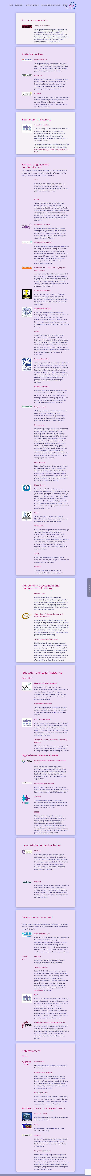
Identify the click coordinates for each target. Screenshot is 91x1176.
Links (64, 5)
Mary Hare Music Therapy (43, 1072)
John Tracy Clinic (39, 462)
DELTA (36, 331)
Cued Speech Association (42, 308)
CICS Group (18, 5)
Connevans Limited (40, 60)
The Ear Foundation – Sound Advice (46, 639)
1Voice (36, 553)
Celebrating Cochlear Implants (50, 5)
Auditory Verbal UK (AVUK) (43, 242)
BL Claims (37, 851)
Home (11, 5)
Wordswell (37, 567)
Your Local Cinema (40, 1114)
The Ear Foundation (41, 967)
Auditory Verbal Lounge (42, 224)
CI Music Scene (26, 1063)
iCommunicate (39, 425)
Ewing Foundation (40, 407)
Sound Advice (38, 990)
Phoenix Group (39, 485)
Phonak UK (38, 75)
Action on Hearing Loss (42, 934)
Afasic (36, 180)
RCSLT (36, 513)
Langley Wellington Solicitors (44, 783)
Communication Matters (42, 291)
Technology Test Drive (41, 125)
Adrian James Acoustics (42, 26)
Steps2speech (39, 526)
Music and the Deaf (40, 1093)
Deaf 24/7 (24, 957)
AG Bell (36, 199)
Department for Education (43, 704)
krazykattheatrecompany (42, 1151)
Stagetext (37, 1135)
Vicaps (36, 1124)
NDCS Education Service (42, 719)
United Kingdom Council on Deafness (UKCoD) (49, 1022)
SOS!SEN (37, 812)
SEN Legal (37, 796)
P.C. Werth (37, 93)
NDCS (36, 995)
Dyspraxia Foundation (41, 359)
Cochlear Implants (31, 5)
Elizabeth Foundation (41, 387)
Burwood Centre (39, 594)
